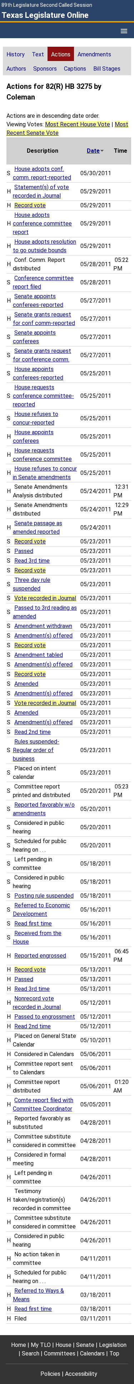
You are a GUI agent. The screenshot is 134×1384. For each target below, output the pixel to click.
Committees (59, 1353)
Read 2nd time (32, 732)
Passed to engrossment (44, 1016)
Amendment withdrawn (43, 626)
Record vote (30, 205)
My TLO (41, 1345)
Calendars (92, 1353)
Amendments (94, 54)
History (15, 54)
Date (93, 150)
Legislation (112, 1345)
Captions (75, 68)
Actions (60, 54)
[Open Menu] (124, 31)
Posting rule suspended (44, 895)
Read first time (33, 923)
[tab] (15, 54)
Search (30, 1353)
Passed (23, 551)
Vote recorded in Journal (45, 598)
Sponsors (45, 68)
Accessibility (81, 1373)
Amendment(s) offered (43, 635)
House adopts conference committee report (42, 223)
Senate (85, 1345)
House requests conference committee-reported (43, 396)
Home (18, 1345)
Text (38, 54)
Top (114, 1353)
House (63, 1345)
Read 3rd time (32, 560)
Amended (26, 683)
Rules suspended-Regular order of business (36, 750)
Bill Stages (106, 68)
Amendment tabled (38, 655)
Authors (16, 68)
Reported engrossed (40, 955)
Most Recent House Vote (77, 124)
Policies (50, 1373)
